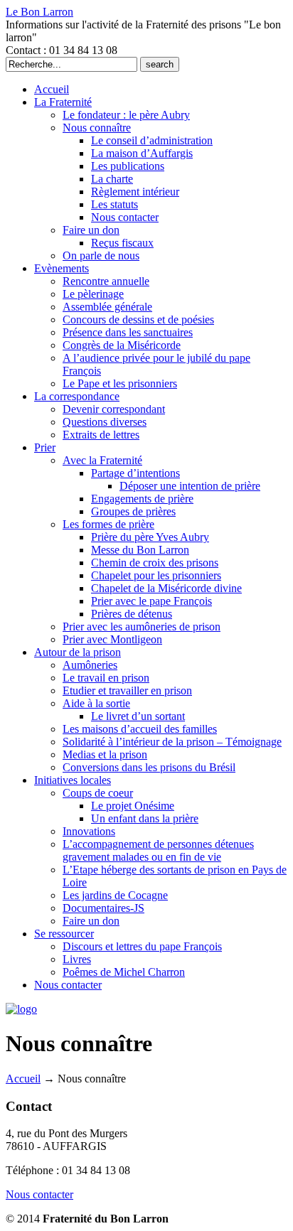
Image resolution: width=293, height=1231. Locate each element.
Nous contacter (39, 1194)
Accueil (23, 1079)
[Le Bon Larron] (21, 1009)
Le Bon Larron (39, 12)
